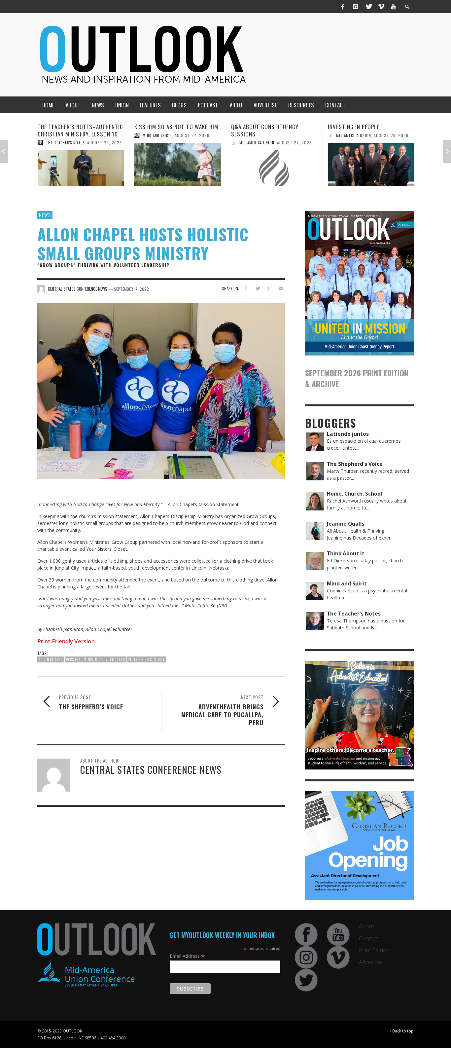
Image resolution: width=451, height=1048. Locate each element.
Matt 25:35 (196, 605)
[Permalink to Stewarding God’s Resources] (371, 164)
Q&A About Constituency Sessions (168, 130)
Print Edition (374, 950)
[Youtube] (393, 6)
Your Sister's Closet (146, 659)
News (45, 214)
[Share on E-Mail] (280, 288)
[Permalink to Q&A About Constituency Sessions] (177, 168)
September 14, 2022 (131, 288)
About (366, 926)
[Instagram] (355, 6)
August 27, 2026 (95, 135)
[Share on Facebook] (246, 288)
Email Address (187, 955)
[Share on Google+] (268, 288)
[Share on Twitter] (257, 288)
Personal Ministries (84, 659)
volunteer (115, 659)
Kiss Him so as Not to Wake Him (79, 127)
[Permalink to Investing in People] (274, 164)
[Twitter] (368, 6)
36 (213, 605)
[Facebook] (343, 6)
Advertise (370, 962)
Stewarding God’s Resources (367, 127)
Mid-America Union (160, 142)
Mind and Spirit (60, 135)
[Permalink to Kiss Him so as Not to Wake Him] (81, 164)
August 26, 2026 (294, 135)
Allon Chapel (51, 659)
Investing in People (257, 127)
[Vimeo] (381, 6)
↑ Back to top (401, 1030)
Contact (368, 938)
